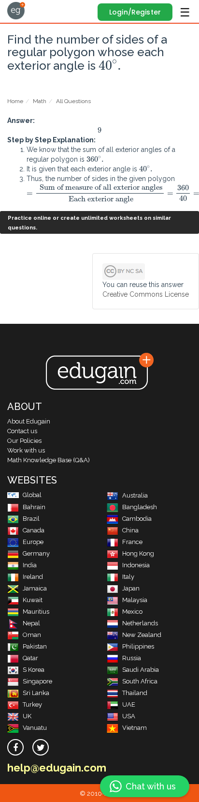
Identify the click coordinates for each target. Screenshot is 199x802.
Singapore (37, 681)
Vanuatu (35, 727)
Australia (135, 495)
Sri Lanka (36, 692)
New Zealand (141, 634)
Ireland (33, 576)
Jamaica (35, 588)
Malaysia (134, 600)
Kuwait (33, 600)
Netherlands (140, 623)
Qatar (30, 658)
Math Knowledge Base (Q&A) (48, 460)
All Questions (73, 101)
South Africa (139, 681)
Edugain (16, 10)
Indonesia (136, 565)
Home (15, 101)
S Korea (33, 669)
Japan (131, 588)
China (130, 530)
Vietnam (134, 727)
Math (39, 101)
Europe (33, 541)
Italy (128, 576)
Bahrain (34, 507)
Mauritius (36, 611)
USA (128, 716)
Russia (131, 658)
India (30, 565)
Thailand (134, 692)
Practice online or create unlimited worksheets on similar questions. (89, 223)
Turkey (32, 704)
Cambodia (137, 518)
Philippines (138, 646)
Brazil (31, 518)
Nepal (31, 623)
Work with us (26, 450)
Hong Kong (138, 553)
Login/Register (135, 12)
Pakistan (35, 646)
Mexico (132, 611)
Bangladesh (139, 507)
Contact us (22, 431)
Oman (32, 634)
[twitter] (40, 747)
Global (32, 495)
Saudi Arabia (140, 669)
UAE (128, 704)
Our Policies (24, 440)
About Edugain (28, 421)
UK (27, 716)
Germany (36, 553)
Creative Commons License (145, 294)
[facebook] (15, 747)
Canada (33, 530)
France (132, 541)
